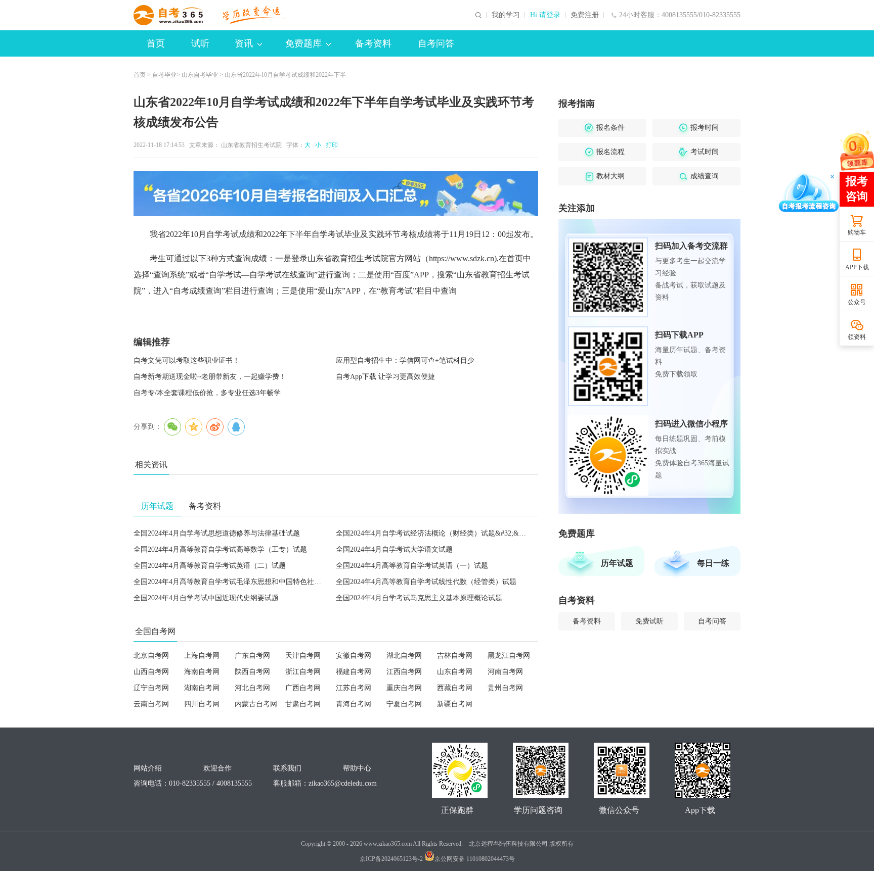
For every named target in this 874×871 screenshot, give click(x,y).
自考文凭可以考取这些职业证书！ (187, 360)
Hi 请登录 (545, 15)
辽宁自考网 (151, 688)
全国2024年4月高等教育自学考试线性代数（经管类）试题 (426, 582)
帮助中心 (357, 768)
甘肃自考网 (303, 704)
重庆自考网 (404, 688)
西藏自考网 (454, 688)
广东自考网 (252, 655)
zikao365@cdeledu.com (343, 783)
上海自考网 (202, 655)
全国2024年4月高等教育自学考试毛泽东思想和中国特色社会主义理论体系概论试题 (263, 582)
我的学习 (506, 15)
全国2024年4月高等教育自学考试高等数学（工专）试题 (220, 549)
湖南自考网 (202, 688)
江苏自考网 (353, 688)
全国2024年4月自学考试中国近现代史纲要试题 (206, 598)
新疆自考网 (454, 704)
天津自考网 (303, 655)
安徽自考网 (353, 655)
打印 (330, 145)
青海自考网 (353, 704)
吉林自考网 (454, 655)
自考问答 (436, 43)
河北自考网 (252, 688)
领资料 (857, 337)
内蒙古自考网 (256, 704)
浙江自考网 (303, 671)
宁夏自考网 (404, 704)
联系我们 (287, 768)
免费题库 (303, 43)
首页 (156, 43)
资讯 (244, 43)
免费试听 (649, 621)
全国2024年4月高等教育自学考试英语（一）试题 (412, 565)
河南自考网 (505, 671)
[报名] (336, 193)
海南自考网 (202, 671)
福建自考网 (353, 671)
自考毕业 (164, 74)
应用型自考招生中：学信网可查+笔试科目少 (405, 360)
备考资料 (373, 43)
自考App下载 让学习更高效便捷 (385, 376)
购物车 (857, 232)
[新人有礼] (856, 150)
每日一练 (713, 563)
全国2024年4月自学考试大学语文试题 (394, 549)
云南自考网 (151, 704)
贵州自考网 (505, 688)
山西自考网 (151, 671)
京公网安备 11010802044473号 (474, 858)
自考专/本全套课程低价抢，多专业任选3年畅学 (207, 393)
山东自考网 (454, 671)
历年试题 (617, 563)
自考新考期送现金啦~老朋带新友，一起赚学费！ (210, 376)
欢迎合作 (217, 768)
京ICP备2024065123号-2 (391, 858)
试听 (200, 43)
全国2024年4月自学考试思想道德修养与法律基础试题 (217, 533)
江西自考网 (404, 671)
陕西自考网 (252, 671)
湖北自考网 (404, 655)
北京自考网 (151, 655)
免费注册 (585, 15)
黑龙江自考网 (509, 655)
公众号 (857, 302)
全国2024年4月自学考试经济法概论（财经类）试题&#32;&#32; (434, 533)
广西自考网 (303, 688)
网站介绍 (148, 768)
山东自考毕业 (200, 74)
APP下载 (857, 267)
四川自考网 (202, 704)
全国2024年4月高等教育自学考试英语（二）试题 (210, 565)
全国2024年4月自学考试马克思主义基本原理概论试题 (419, 598)
